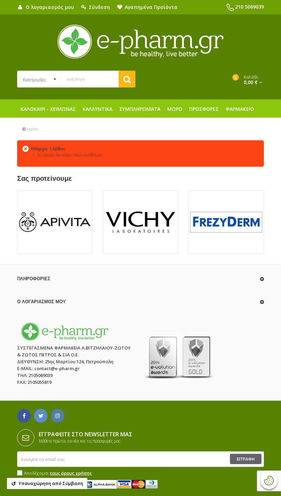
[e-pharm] (140, 42)
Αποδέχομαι (58, 473)
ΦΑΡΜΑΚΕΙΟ (239, 109)
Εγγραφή (246, 459)
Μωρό (174, 109)
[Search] (127, 79)
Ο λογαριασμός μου (41, 301)
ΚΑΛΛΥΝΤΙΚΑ (97, 109)
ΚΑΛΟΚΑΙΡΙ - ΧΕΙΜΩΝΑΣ (48, 109)
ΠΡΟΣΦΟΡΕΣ (204, 109)
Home (32, 129)
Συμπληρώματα (139, 109)
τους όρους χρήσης (71, 473)
